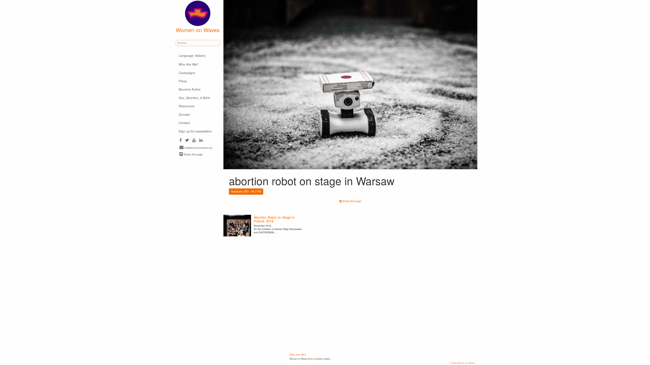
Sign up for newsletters (195, 131)
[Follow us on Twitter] (187, 140)
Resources (186, 106)
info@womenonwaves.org (197, 147)
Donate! (184, 114)
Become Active (190, 89)
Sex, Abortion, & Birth (194, 97)
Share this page (193, 154)
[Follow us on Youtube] (194, 140)
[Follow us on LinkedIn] (201, 140)
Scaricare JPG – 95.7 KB (246, 191)
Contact (184, 122)
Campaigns (187, 72)
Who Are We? (189, 64)
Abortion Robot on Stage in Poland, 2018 (274, 219)
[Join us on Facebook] (180, 140)
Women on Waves (198, 30)
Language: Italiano (192, 55)
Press (183, 81)
